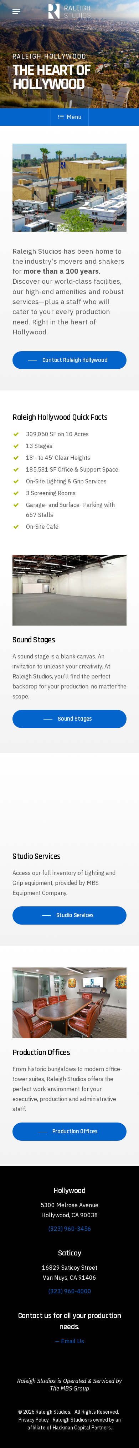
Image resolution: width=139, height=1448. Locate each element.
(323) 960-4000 (69, 1291)
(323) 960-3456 (69, 1228)
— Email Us (69, 1341)
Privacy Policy (33, 1420)
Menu (74, 116)
